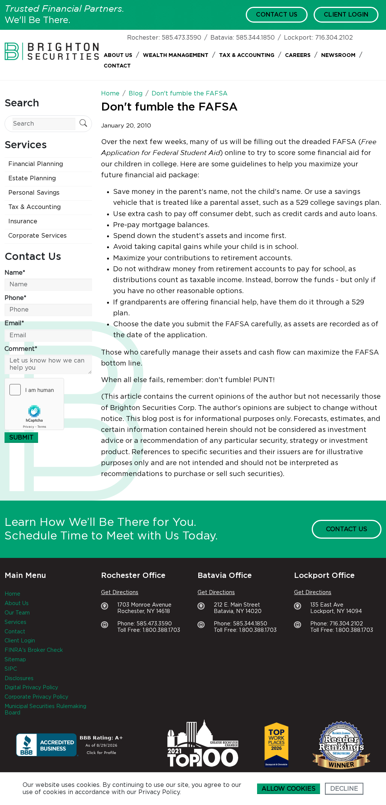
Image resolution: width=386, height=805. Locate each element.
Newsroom (338, 55)
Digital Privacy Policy (31, 687)
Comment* (21, 349)
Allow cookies (289, 789)
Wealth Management (175, 55)
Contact (117, 66)
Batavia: (222, 38)
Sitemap (15, 659)
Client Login (346, 15)
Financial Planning (35, 164)
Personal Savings (34, 193)
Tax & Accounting (246, 55)
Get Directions (119, 592)
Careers (298, 55)
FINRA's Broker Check (34, 650)
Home (12, 594)
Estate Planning (32, 178)
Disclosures (19, 678)
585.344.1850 (255, 38)
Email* (14, 323)
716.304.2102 (334, 38)
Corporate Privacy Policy (36, 697)
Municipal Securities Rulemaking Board (45, 710)
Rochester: (143, 38)
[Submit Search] (83, 124)
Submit (21, 438)
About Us (118, 55)
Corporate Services (37, 236)
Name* (15, 273)
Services (15, 622)
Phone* (15, 298)
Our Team (17, 613)
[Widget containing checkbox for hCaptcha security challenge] (34, 404)
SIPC (11, 669)
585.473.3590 (181, 38)
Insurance (22, 221)
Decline (344, 789)
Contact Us (276, 15)
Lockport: (298, 38)
